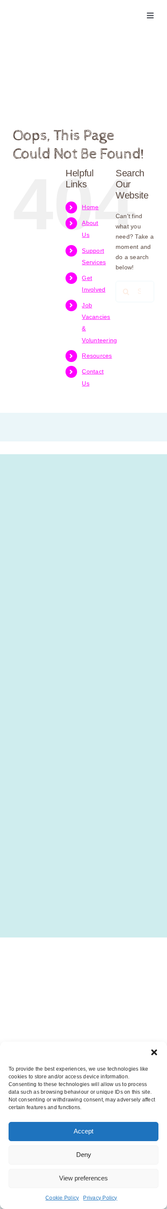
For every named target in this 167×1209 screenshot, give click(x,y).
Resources (97, 355)
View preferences (83, 1178)
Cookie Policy (62, 1198)
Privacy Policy (100, 1198)
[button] (154, 1052)
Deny (83, 1154)
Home (90, 207)
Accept (83, 1131)
